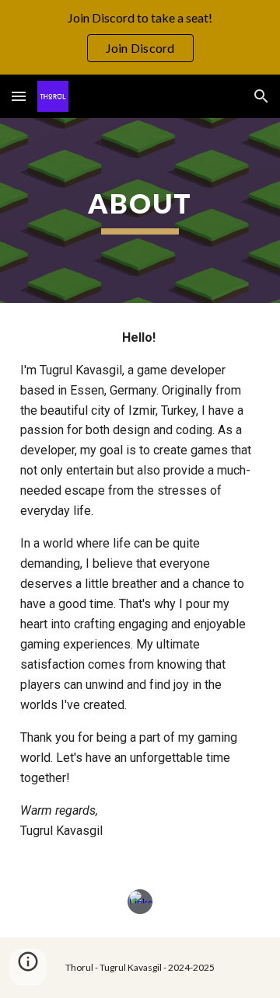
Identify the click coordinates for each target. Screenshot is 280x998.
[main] (140, 210)
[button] (18, 96)
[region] (140, 37)
